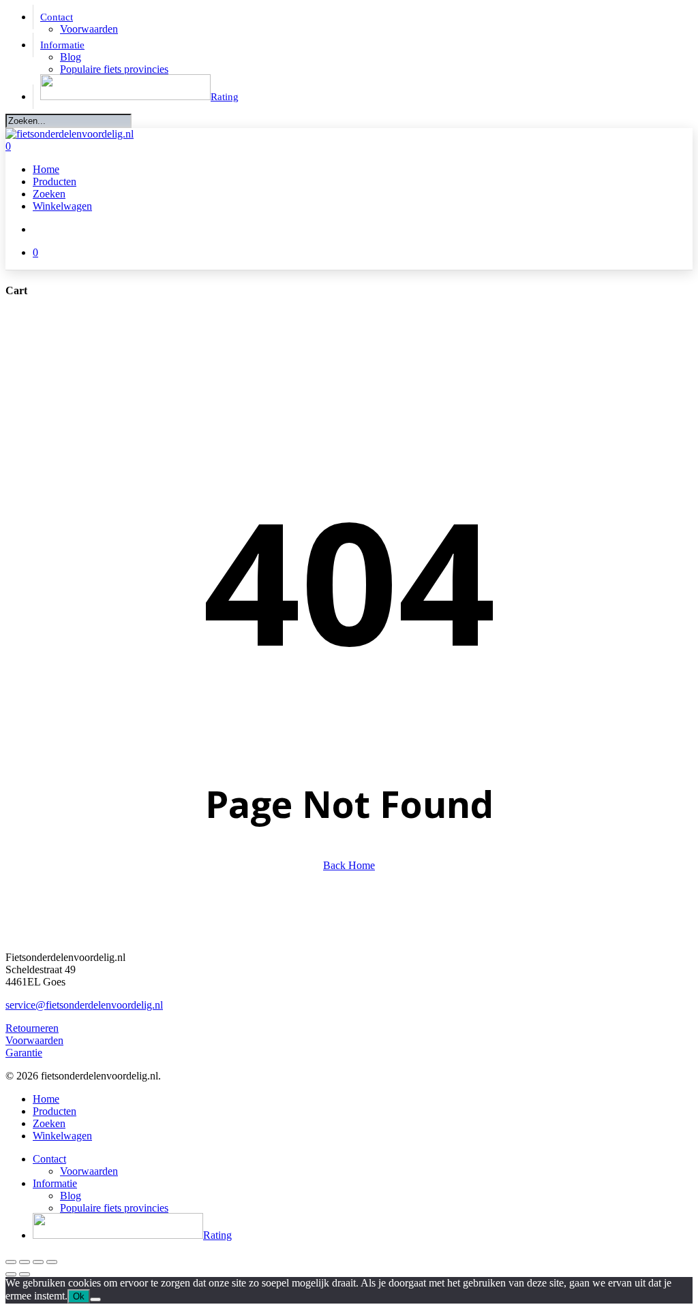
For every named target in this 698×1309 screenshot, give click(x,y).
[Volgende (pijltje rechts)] (24, 1274)
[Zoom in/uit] (10, 1262)
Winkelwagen (62, 1135)
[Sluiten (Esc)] (51, 1262)
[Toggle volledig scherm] (24, 1262)
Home (46, 1099)
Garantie (23, 1052)
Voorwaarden (34, 1040)
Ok (79, 1296)
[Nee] (95, 1299)
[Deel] (38, 1262)
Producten (54, 1111)
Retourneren (32, 1028)
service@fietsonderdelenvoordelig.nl (84, 1005)
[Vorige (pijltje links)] (10, 1274)
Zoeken (49, 1123)
